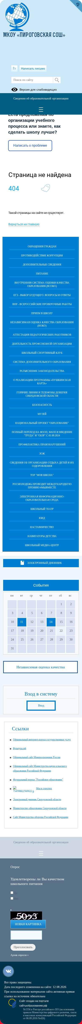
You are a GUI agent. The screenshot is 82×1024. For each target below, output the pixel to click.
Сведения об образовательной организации (41, 98)
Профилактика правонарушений (42, 444)
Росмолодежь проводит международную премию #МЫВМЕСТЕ (42, 486)
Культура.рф (19, 748)
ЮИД (42, 518)
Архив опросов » (20, 955)
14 (50, 621)
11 (21, 621)
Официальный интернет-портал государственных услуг (42, 739)
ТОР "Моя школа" (42, 475)
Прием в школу (42, 313)
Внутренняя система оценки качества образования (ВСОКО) (42, 284)
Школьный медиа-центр (42, 545)
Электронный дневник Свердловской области (37, 799)
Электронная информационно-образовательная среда (42, 498)
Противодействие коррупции (42, 255)
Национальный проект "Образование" (42, 423)
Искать (57, 80)
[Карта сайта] (14, 68)
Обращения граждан (42, 246)
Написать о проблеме (30, 145)
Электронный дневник (44, 562)
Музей (42, 414)
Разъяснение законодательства (42, 371)
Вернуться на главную (23, 224)
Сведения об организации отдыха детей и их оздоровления (42, 464)
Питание (42, 273)
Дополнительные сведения (42, 264)
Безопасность (42, 404)
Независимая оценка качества (40, 667)
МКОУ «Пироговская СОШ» (34, 35)
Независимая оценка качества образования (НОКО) (42, 324)
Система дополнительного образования (42, 362)
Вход (41, 705)
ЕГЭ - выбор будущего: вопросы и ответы (42, 295)
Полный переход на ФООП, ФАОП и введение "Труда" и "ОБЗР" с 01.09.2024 (42, 434)
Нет (16, 898)
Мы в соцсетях (44, 788)
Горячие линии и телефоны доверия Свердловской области (42, 394)
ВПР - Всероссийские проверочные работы (42, 304)
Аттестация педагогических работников (42, 334)
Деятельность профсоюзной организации (42, 343)
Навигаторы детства (42, 536)
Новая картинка (28, 924)
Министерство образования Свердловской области (39, 808)
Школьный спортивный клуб (42, 352)
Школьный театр (42, 509)
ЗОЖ (42, 453)
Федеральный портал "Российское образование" (38, 779)
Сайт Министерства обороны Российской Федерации (40, 817)
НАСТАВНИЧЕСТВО (42, 527)
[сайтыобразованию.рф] (75, 6)
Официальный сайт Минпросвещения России (36, 757)
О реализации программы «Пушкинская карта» (42, 382)
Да (15, 893)
